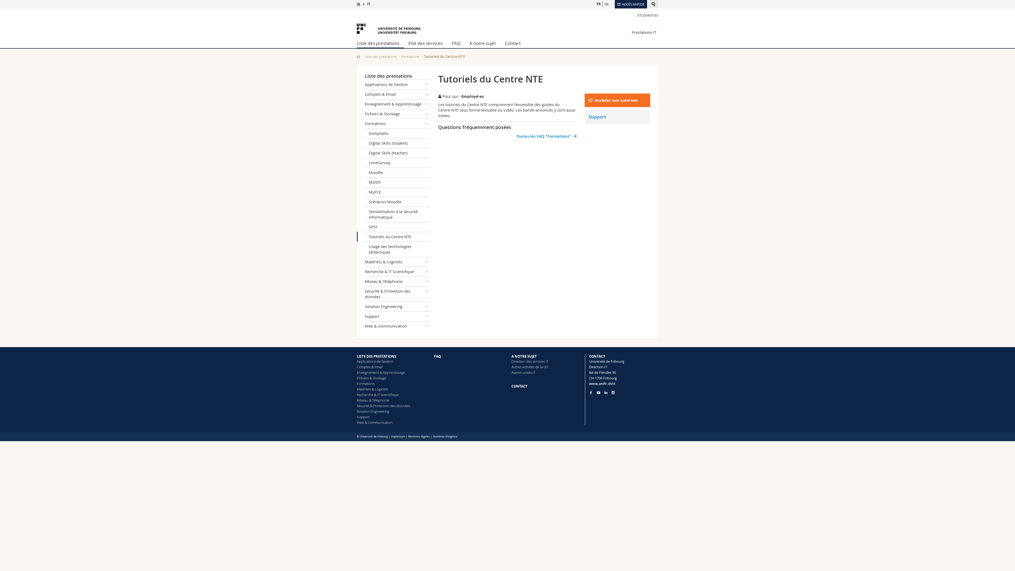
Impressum (398, 436)
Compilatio (379, 133)
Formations (410, 56)
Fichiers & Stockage (382, 113)
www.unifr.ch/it (602, 383)
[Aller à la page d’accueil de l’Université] (388, 29)
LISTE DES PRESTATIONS (376, 356)
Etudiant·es (648, 15)
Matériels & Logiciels (383, 261)
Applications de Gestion (386, 84)
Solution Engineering (383, 306)
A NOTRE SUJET (524, 356)
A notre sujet (482, 43)
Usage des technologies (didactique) (390, 249)
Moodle (376, 172)
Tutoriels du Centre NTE (390, 236)
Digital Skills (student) (388, 143)
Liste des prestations (378, 43)
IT (368, 4)
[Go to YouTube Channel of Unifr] (598, 392)
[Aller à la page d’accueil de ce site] (358, 56)
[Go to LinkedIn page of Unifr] (606, 392)
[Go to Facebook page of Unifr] (591, 392)
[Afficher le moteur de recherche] (653, 4)
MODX (375, 182)
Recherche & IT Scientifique (389, 271)
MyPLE (375, 192)
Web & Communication (386, 326)
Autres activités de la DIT (529, 367)
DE (607, 4)
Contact (513, 43)
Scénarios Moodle (385, 201)
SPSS (373, 226)
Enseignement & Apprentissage (393, 104)
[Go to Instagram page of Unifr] (613, 392)
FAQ (456, 43)
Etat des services (425, 43)
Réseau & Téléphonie (384, 281)
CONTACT (519, 386)
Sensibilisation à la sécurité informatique (393, 214)
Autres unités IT (523, 372)
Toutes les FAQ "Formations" (543, 136)
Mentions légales (419, 436)
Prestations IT (644, 32)
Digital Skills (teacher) (388, 152)
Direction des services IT (529, 361)
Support (372, 316)
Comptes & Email (380, 94)
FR (599, 4)
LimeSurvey (379, 162)
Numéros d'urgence (445, 436)
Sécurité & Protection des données (387, 293)
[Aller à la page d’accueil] (358, 4)
